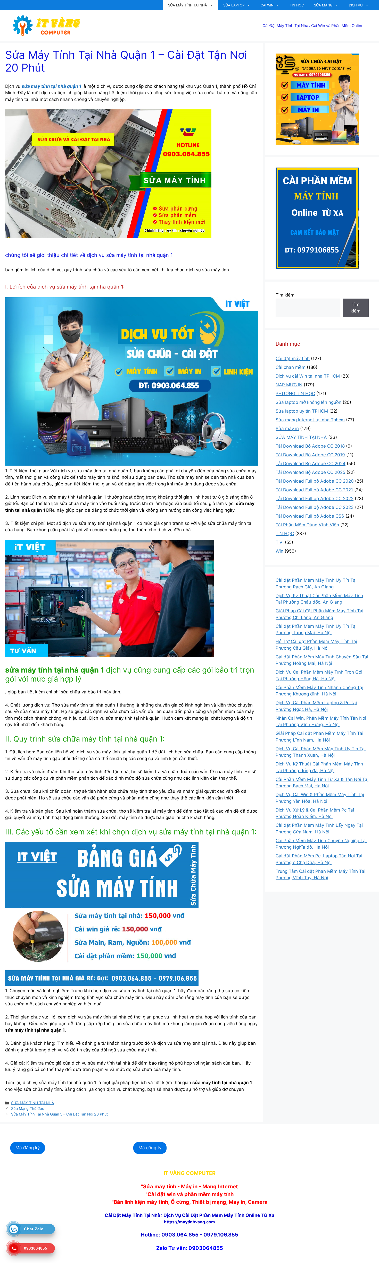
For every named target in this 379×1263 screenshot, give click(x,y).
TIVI (280, 542)
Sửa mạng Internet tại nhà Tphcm (310, 419)
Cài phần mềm (291, 367)
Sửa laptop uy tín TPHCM (302, 411)
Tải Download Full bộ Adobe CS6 (310, 516)
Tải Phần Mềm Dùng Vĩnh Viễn (307, 524)
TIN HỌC (297, 5)
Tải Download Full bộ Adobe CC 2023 (315, 507)
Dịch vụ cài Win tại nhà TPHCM (308, 376)
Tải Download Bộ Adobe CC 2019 (310, 454)
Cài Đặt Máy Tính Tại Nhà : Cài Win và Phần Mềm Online (313, 25)
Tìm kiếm (285, 295)
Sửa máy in (287, 428)
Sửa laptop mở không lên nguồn (308, 402)
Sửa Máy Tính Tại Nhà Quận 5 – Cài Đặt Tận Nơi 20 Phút (59, 1114)
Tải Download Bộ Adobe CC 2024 (310, 463)
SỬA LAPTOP (233, 5)
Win (279, 551)
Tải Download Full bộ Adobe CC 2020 (315, 481)
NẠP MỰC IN (289, 384)
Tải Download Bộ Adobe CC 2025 (310, 472)
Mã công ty (149, 1147)
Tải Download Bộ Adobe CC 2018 (310, 446)
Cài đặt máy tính (293, 358)
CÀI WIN (267, 5)
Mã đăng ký (27, 1147)
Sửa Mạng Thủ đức (27, 1108)
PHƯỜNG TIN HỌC (295, 393)
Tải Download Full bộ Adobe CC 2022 (314, 498)
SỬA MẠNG (323, 5)
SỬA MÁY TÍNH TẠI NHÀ (187, 5)
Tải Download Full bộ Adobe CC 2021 (314, 489)
